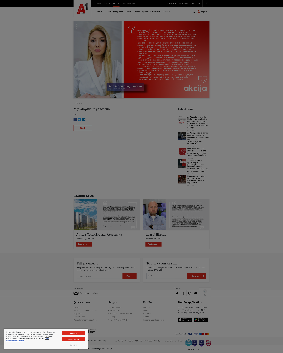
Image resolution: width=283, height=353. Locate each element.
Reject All (73, 345)
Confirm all (73, 333)
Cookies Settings (73, 339)
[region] (46, 339)
